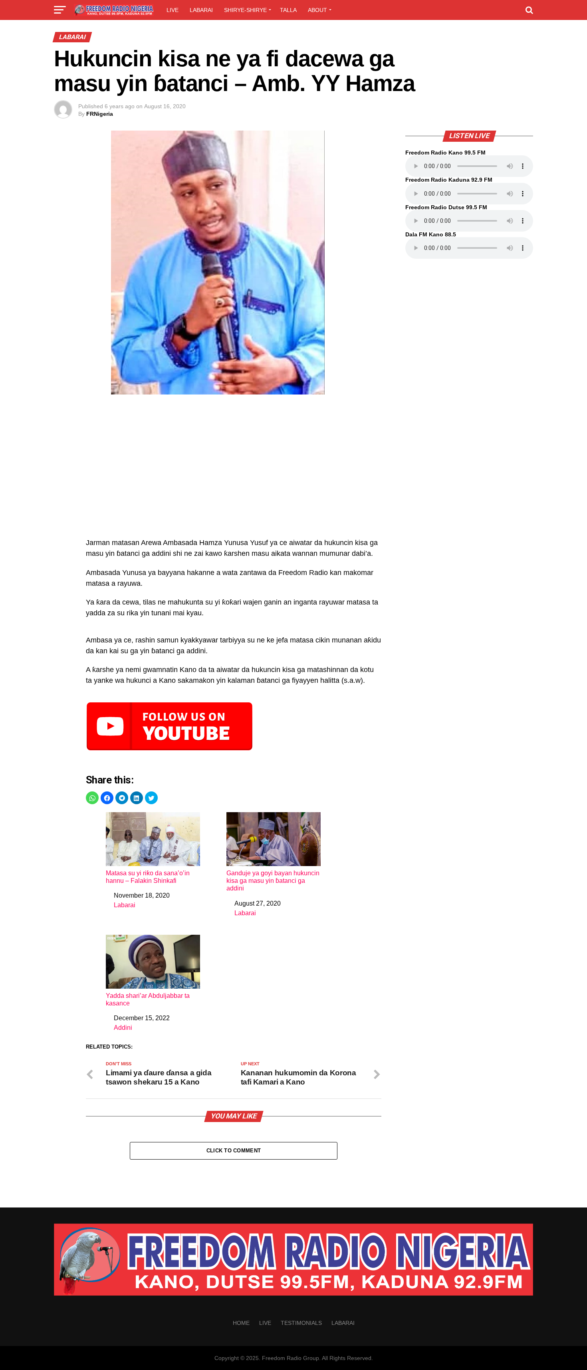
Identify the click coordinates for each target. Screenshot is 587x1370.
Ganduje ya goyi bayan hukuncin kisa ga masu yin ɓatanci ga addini (272, 881)
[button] (92, 797)
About (317, 10)
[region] (233, 470)
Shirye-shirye (245, 10)
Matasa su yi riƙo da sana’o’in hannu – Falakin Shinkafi (148, 877)
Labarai (201, 10)
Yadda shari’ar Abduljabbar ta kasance (148, 999)
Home (241, 1323)
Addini (123, 1027)
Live (172, 10)
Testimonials (301, 1323)
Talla (288, 10)
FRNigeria (99, 114)
